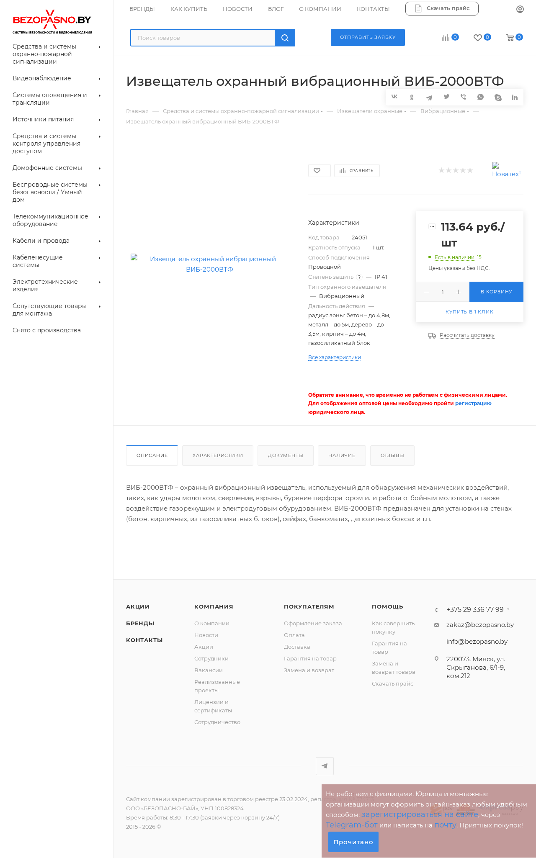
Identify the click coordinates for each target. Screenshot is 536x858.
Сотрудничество (217, 722)
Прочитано (353, 842)
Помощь (387, 606)
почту (445, 825)
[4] (462, 171)
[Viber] (463, 96)
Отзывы (393, 455)
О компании (211, 623)
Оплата (294, 635)
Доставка (297, 646)
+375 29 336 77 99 (475, 609)
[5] (469, 171)
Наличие (342, 455)
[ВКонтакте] (394, 96)
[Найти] (285, 37)
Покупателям (309, 606)
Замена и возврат (309, 670)
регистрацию (473, 403)
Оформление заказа (313, 623)
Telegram (325, 766)
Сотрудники (211, 658)
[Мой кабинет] (520, 9)
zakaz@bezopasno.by (480, 625)
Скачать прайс (392, 683)
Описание (152, 455)
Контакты (144, 640)
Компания (213, 606)
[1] (441, 171)
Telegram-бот (352, 825)
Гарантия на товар (310, 658)
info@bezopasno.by (477, 641)
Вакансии (208, 670)
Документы (285, 455)
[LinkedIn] (514, 96)
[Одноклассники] (411, 96)
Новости (206, 635)
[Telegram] (429, 96)
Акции (138, 606)
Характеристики (218, 455)
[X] (446, 96)
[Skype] (497, 96)
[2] (448, 171)
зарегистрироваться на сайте (419, 814)
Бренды (140, 623)
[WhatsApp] (480, 96)
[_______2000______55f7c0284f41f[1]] (210, 264)
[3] (455, 171)
